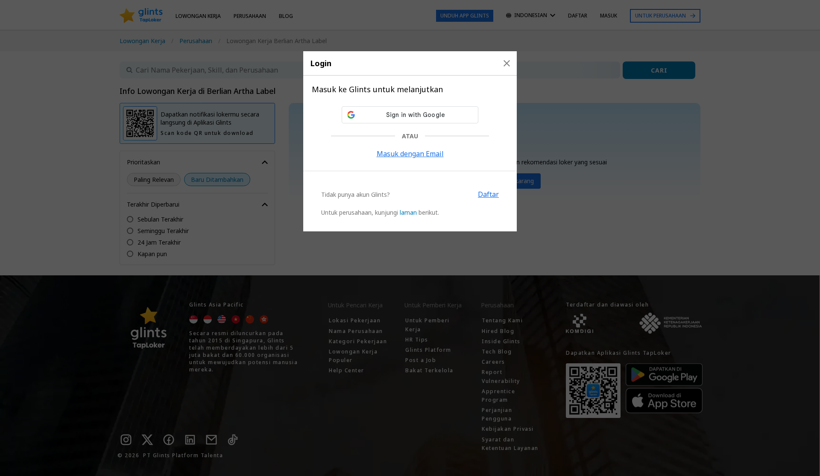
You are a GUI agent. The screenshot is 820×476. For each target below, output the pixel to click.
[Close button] (507, 63)
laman (408, 212)
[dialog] (410, 141)
